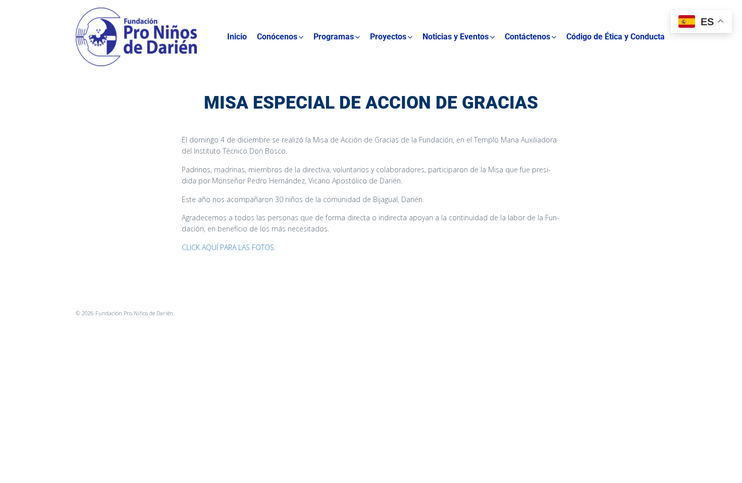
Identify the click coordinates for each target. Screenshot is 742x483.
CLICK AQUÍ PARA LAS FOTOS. (229, 247)
